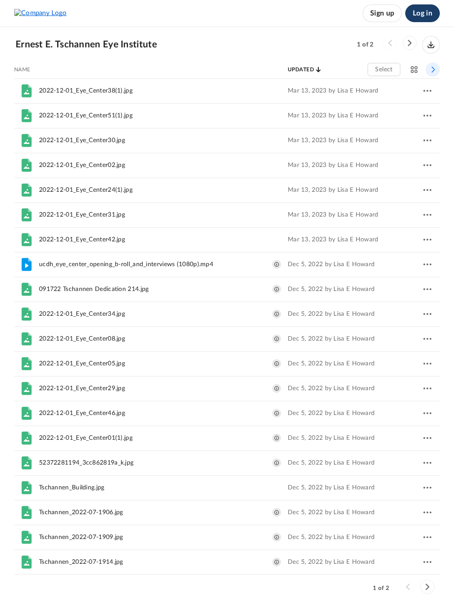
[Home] (40, 13)
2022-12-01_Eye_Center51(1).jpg (86, 115)
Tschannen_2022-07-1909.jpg (81, 537)
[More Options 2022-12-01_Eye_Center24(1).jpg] (427, 190)
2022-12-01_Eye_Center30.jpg (82, 140)
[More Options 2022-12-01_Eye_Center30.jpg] (427, 140)
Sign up (382, 13)
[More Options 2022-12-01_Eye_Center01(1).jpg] (427, 438)
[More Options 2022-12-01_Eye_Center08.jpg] (427, 339)
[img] (276, 264)
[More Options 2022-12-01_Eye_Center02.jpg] (427, 165)
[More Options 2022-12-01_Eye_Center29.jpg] (427, 388)
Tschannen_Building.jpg (72, 488)
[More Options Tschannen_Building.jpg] (427, 487)
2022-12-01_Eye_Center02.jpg (82, 165)
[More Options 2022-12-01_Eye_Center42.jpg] (427, 239)
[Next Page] (410, 43)
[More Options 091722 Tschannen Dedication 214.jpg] (427, 289)
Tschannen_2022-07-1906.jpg (81, 512)
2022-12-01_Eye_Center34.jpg (82, 314)
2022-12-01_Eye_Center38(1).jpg (86, 91)
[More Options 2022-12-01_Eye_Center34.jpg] (427, 314)
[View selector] (414, 69)
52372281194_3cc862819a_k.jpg (86, 463)
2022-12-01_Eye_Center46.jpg (82, 413)
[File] (27, 91)
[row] (227, 90)
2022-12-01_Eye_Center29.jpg (82, 388)
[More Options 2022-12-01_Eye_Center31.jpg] (427, 215)
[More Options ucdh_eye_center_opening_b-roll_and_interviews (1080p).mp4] (427, 264)
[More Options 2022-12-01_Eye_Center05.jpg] (427, 363)
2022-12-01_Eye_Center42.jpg (82, 240)
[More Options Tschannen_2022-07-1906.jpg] (427, 512)
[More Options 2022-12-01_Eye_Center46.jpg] (427, 413)
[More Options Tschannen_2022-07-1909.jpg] (427, 537)
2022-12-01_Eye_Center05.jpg (82, 364)
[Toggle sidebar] (433, 69)
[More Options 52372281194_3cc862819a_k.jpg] (427, 463)
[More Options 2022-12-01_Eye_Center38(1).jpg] (427, 91)
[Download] (431, 45)
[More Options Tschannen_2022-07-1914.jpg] (427, 562)
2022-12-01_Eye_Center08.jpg (82, 339)
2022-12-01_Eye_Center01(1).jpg (86, 438)
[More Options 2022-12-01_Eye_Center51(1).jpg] (427, 115)
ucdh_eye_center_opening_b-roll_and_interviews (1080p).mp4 (126, 264)
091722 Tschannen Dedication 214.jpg (94, 289)
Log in (422, 13)
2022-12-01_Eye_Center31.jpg (82, 215)
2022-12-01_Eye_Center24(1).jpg (86, 190)
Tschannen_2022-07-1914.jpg (81, 562)
